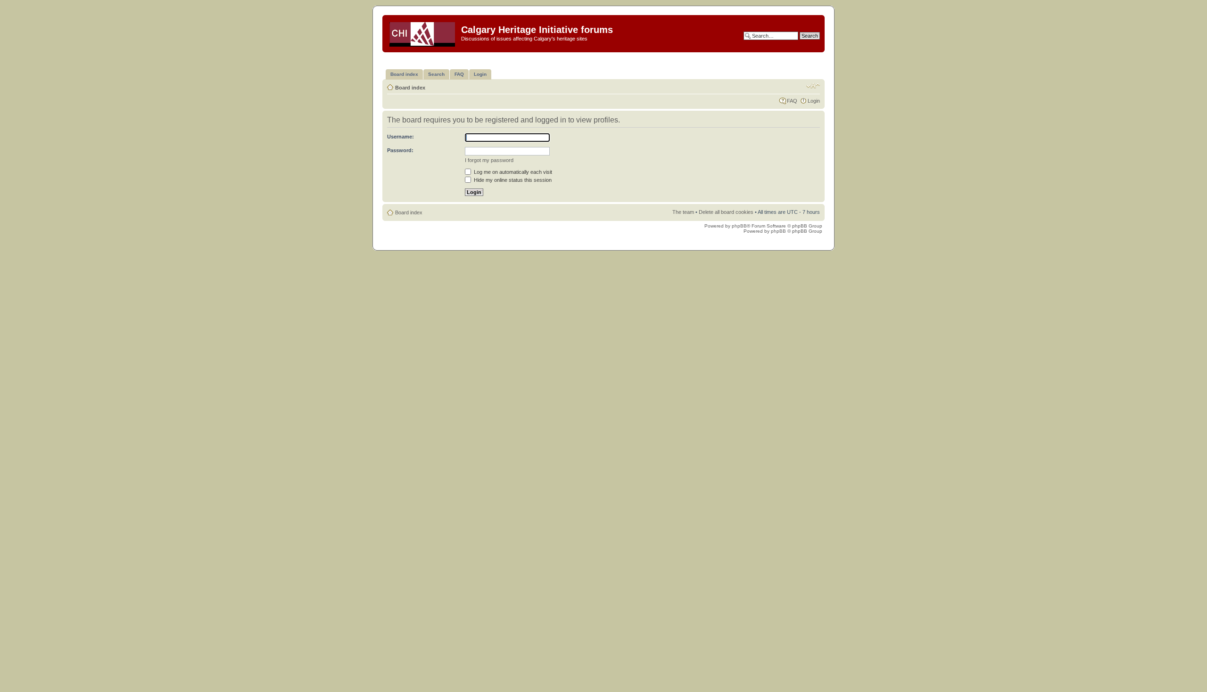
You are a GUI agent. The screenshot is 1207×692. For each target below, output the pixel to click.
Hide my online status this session (512, 180)
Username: (400, 136)
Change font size (813, 85)
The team (683, 212)
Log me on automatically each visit (512, 172)
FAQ (792, 101)
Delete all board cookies (726, 212)
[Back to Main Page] (423, 32)
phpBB (739, 225)
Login (814, 101)
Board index (410, 87)
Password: (400, 150)
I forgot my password (489, 160)
